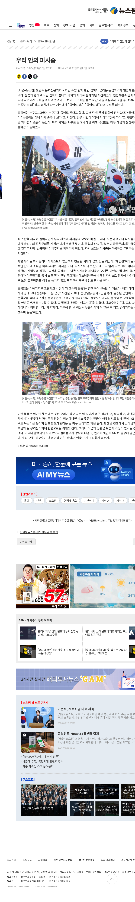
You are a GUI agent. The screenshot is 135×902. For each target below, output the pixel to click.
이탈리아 (89, 500)
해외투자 (123, 25)
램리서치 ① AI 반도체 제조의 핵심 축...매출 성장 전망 (106, 633)
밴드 (35, 76)
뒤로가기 (27, 541)
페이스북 (24, 76)
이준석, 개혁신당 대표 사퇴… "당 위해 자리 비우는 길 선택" (82, 808)
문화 (26, 500)
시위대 (120, 500)
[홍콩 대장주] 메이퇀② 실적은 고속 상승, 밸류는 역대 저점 (105, 651)
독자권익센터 (108, 860)
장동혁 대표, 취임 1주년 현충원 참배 (107, 808)
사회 (92, 25)
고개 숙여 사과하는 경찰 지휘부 (82, 791)
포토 (46, 25)
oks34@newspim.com (33, 445)
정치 (56, 25)
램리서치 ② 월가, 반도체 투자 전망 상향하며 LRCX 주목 (58, 633)
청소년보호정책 (87, 860)
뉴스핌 (53, 500)
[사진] (37, 717)
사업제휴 (42, 860)
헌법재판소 (70, 500)
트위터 (30, 76)
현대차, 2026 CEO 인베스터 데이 (107, 791)
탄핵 (39, 500)
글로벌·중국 (106, 25)
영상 (31, 25)
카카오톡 (19, 76)
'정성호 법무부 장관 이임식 (38, 808)
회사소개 (11, 860)
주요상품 (27, 860)
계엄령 (105, 500)
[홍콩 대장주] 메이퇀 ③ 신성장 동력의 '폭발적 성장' (58, 651)
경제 (82, 25)
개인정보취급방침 (63, 860)
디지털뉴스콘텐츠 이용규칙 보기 (39, 532)
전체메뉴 (10, 25)
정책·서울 (69, 25)
